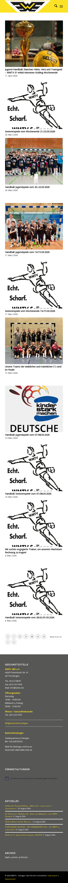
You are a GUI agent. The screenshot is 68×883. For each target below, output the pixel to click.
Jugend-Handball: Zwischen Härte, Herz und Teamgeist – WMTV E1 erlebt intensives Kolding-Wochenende (33, 71)
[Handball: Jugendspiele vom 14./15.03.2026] (34, 226)
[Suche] (54, 6)
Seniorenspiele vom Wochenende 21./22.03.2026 (30, 131)
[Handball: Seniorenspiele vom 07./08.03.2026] (34, 468)
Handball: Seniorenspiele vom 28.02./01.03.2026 (29, 617)
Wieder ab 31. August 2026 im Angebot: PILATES (23, 835)
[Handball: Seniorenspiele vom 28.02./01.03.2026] (34, 591)
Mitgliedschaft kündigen (16, 723)
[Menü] (61, 6)
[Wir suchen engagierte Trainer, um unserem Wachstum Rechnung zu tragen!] (34, 523)
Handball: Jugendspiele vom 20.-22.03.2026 (27, 187)
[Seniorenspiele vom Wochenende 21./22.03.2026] (34, 105)
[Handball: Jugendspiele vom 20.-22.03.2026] (34, 161)
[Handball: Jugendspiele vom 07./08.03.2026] (34, 409)
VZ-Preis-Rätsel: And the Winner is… (18, 821)
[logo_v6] (28, 6)
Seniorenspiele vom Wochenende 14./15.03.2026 (30, 310)
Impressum (53, 875)
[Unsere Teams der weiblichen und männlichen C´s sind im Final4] (34, 340)
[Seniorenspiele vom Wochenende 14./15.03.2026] (34, 285)
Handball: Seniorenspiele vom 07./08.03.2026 (28, 493)
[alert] (34, 778)
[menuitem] (54, 6)
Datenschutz (10, 879)
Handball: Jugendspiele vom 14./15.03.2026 (27, 252)
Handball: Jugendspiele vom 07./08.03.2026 (27, 434)
